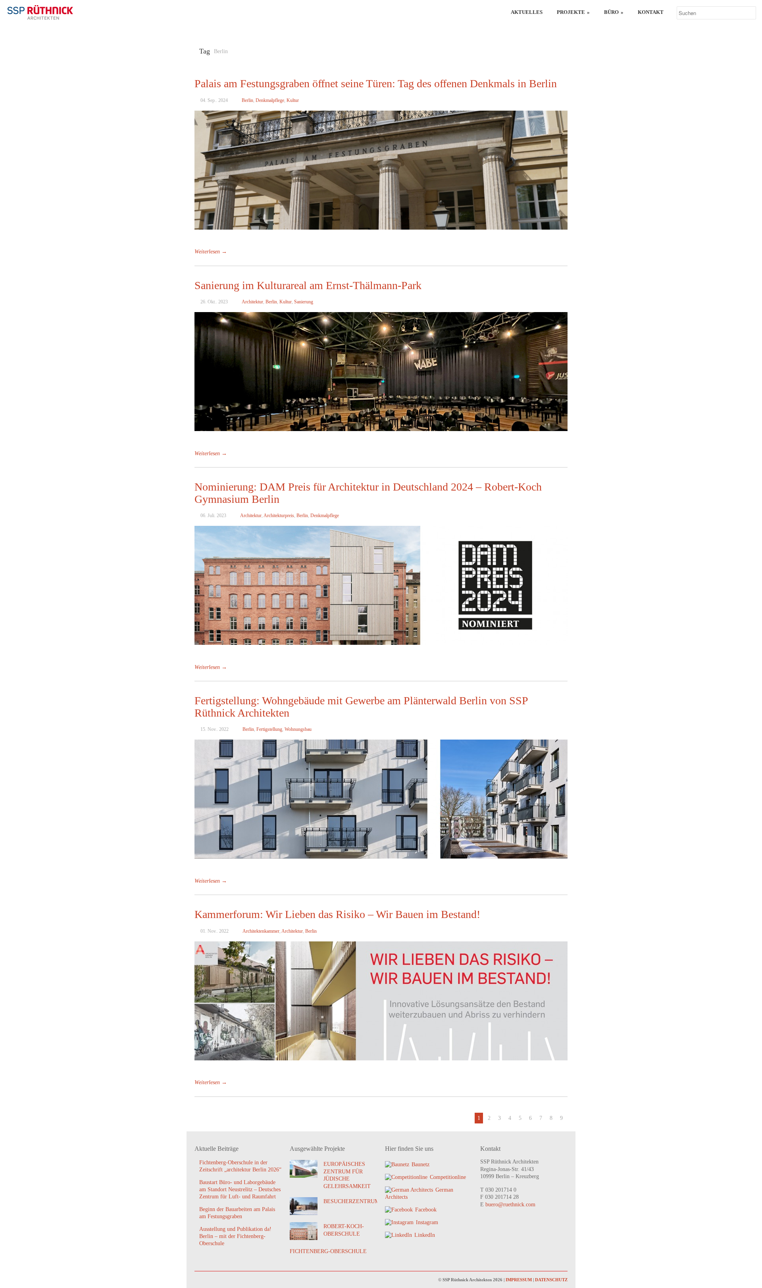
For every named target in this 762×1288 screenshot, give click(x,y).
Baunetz (420, 1164)
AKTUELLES (527, 12)
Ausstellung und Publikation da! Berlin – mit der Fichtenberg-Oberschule (235, 1236)
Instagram (427, 1222)
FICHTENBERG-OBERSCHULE (328, 1251)
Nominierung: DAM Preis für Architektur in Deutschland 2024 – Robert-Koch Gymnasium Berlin (368, 493)
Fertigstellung (269, 729)
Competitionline (448, 1177)
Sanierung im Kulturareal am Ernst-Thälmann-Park (307, 285)
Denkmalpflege (270, 100)
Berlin (247, 100)
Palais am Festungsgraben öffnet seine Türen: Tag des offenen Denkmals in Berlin (375, 83)
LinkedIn (424, 1235)
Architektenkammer (260, 931)
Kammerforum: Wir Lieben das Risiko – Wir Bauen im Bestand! (337, 914)
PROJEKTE (573, 12)
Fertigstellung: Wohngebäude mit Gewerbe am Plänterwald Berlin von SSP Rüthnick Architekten (361, 706)
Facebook (426, 1210)
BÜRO (613, 12)
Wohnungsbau (298, 729)
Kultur (293, 100)
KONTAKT (651, 12)
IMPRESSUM (519, 1279)
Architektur (252, 302)
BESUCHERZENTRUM (351, 1201)
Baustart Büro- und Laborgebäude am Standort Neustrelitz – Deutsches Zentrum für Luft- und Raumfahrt (240, 1189)
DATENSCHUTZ (551, 1279)
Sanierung (303, 302)
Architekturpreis (279, 515)
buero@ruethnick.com (510, 1205)
